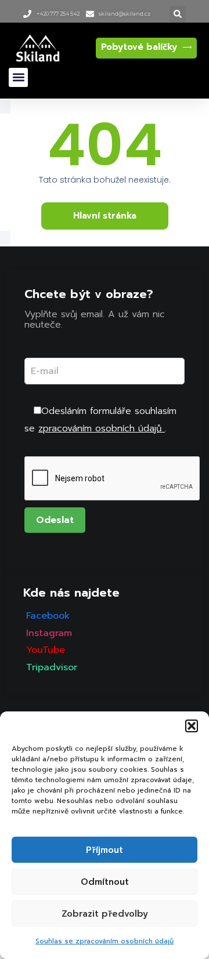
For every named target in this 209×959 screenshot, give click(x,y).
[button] (191, 726)
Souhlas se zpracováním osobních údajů (104, 941)
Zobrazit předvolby (105, 913)
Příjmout (104, 850)
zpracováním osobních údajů (101, 428)
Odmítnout (105, 882)
